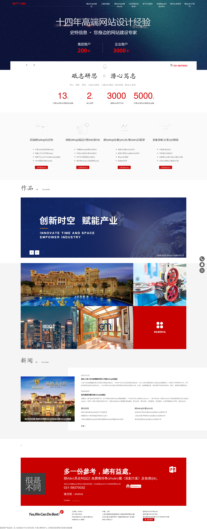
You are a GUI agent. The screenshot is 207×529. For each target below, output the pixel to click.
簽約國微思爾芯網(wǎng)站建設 (93, 394)
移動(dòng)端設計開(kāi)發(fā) (83, 139)
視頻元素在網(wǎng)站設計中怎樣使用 (94, 412)
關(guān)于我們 (190, 5)
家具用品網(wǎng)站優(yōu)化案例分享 (148, 419)
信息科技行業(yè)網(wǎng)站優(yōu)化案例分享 (151, 412)
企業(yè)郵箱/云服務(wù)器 (169, 161)
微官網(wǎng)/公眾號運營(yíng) (88, 161)
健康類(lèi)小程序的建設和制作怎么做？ (94, 416)
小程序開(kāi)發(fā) (134, 5)
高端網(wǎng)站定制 (41, 139)
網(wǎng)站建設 (91, 5)
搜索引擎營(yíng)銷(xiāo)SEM (128, 153)
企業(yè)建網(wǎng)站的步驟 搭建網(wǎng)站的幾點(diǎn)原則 (102, 419)
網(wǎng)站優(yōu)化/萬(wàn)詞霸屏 (124, 139)
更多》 (83, 426)
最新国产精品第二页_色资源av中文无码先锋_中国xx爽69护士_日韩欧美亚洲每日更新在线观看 (36, 527)
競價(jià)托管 (122, 161)
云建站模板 (105, 3)
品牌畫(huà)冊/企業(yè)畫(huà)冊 (171, 157)
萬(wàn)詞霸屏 (123, 157)
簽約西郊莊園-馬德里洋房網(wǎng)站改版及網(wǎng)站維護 (48, 419)
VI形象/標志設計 (165, 149)
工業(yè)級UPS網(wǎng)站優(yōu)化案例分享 (150, 416)
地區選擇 (148, 519)
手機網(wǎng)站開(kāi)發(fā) (87, 149)
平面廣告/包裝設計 (166, 153)
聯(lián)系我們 (175, 3)
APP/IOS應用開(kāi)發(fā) (86, 157)
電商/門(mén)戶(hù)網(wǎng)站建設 (47, 157)
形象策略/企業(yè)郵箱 (166, 139)
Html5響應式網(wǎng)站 (43, 161)
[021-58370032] (202, 258)
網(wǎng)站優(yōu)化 (119, 5)
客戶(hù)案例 (148, 3)
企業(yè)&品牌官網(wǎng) (44, 149)
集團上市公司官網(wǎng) (44, 153)
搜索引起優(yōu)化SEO (126, 149)
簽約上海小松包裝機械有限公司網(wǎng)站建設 (99, 379)
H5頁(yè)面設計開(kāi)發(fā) (87, 153)
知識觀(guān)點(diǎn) (162, 5)
